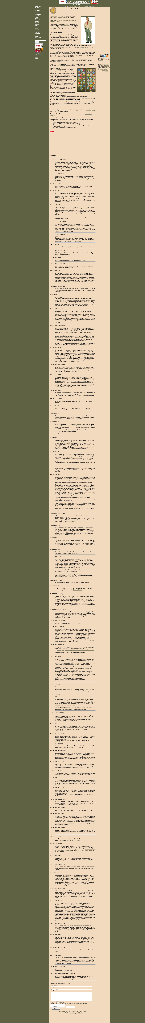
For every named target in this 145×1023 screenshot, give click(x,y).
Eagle (92, 6)
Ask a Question (73, 1011)
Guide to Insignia (90, 849)
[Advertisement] (104, 29)
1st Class (83, 6)
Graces (36, 17)
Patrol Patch (59, 65)
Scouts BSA (38, 6)
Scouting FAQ (66, 25)
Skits (36, 25)
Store (36, 34)
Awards (37, 13)
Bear (80, 4)
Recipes (37, 24)
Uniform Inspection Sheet (60, 17)
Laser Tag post (104, 69)
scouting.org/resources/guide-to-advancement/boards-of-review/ (75, 650)
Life (90, 6)
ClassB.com (83, 59)
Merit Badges (38, 19)
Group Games (38, 15)
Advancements (38, 11)
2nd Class (77, 6)
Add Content (83, 1011)
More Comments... (101, 72)
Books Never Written (104, 64)
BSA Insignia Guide (60, 31)
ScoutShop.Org (90, 110)
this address (72, 521)
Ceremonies (38, 14)
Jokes (36, 18)
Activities (37, 10)
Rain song (107, 66)
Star (87, 6)
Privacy (37, 58)
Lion (71, 4)
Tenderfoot (72, 6)
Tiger (74, 4)
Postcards (37, 33)
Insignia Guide (77, 590)
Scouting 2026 (63, 1011)
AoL (88, 4)
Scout (66, 6)
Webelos (84, 4)
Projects (37, 22)
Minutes (37, 21)
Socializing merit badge (76, 1013)
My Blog (37, 7)
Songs (36, 26)
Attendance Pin (77, 424)
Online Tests (38, 37)
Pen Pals (37, 32)
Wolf (77, 4)
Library (36, 36)
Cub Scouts (38, 5)
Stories (36, 28)
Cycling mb (107, 65)
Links (36, 57)
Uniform (37, 29)
